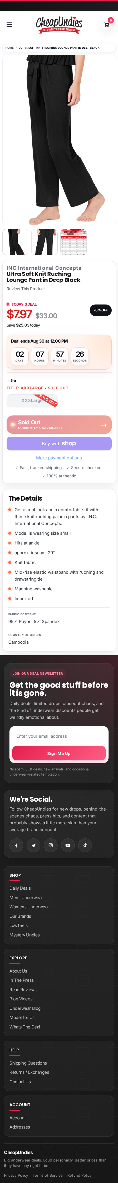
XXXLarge (32, 400)
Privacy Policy (16, 1175)
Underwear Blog (25, 1008)
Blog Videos (20, 999)
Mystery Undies (24, 935)
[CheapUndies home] (59, 25)
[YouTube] (68, 845)
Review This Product (26, 288)
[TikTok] (85, 845)
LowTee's (18, 925)
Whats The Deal (24, 1027)
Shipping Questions (28, 1063)
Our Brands (20, 916)
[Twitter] (33, 845)
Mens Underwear (26, 897)
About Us (18, 971)
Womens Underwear (29, 906)
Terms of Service (48, 1175)
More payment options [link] (59, 457)
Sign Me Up (58, 753)
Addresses (19, 1127)
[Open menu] (9, 24)
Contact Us (20, 1081)
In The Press (21, 980)
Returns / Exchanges (29, 1072)
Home (9, 47)
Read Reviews (23, 989)
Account (17, 1117)
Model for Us (22, 1017)
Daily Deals (20, 888)
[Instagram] (51, 845)
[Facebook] (16, 845)
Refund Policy (79, 1175)
